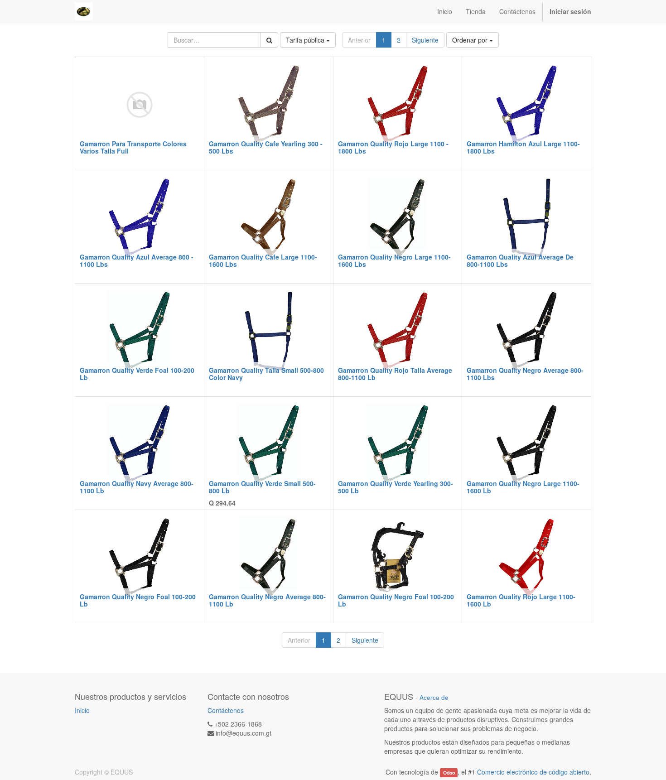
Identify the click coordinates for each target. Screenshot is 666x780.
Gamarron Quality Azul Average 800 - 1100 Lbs (136, 260)
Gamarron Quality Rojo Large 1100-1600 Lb (521, 600)
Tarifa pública (306, 39)
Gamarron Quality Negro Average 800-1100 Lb (267, 600)
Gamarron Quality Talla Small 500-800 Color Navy (266, 373)
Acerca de (434, 697)
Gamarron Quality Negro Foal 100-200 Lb (138, 600)
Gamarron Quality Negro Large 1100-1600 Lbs (394, 260)
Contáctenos (226, 710)
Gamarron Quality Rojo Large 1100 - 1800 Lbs (393, 147)
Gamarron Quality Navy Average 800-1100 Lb (136, 487)
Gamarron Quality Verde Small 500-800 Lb (262, 487)
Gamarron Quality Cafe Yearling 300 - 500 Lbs (266, 147)
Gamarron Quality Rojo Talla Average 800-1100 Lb (395, 373)
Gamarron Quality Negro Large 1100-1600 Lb (523, 487)
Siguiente (425, 39)
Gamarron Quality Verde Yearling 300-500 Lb (395, 487)
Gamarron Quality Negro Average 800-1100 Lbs (525, 373)
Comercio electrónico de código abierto (533, 771)
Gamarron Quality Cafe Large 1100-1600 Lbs (263, 260)
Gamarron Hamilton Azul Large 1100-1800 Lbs (523, 147)
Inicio (82, 710)
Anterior (359, 39)
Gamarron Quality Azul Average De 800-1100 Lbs (520, 260)
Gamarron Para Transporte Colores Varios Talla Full (133, 147)
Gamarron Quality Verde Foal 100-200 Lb (137, 373)
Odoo (449, 772)
